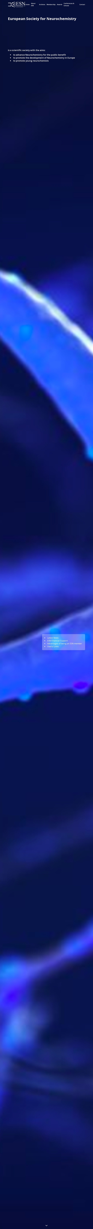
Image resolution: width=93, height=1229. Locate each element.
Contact (82, 4)
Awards (59, 4)
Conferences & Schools (69, 4)
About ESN (33, 4)
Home (27, 4)
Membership (51, 4)
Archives (42, 4)
